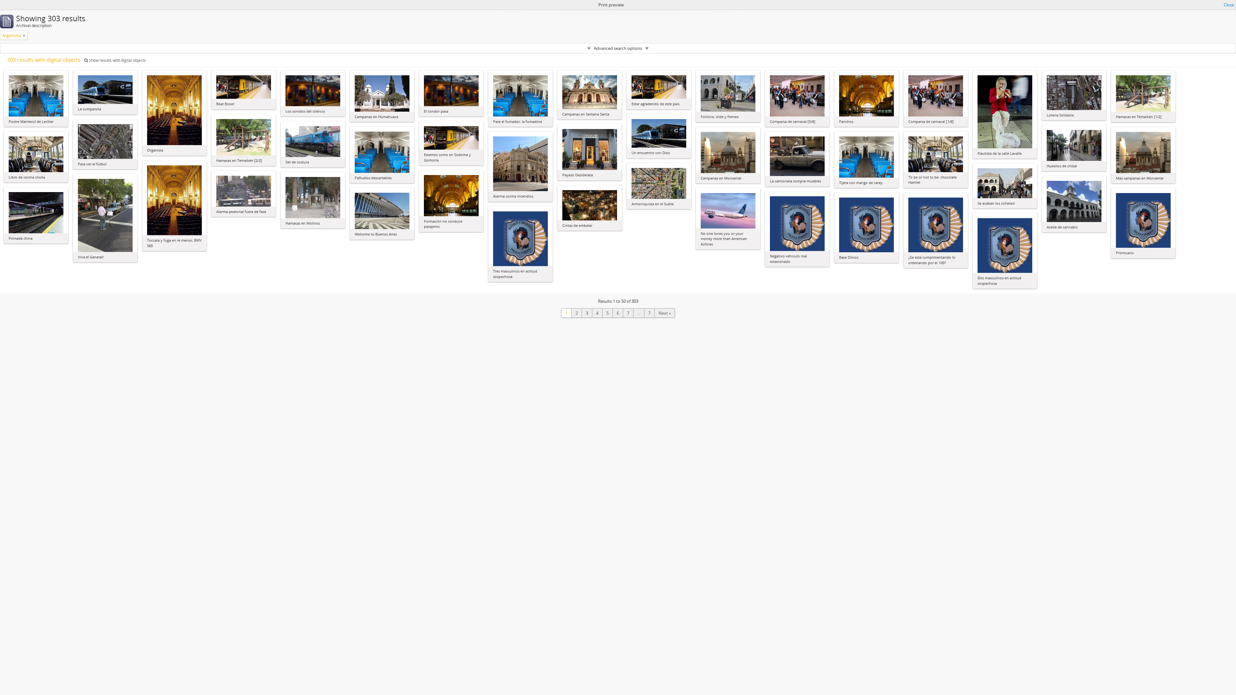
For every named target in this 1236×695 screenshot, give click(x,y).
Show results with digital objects (117, 60)
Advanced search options (618, 48)
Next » (665, 313)
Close (1229, 5)
